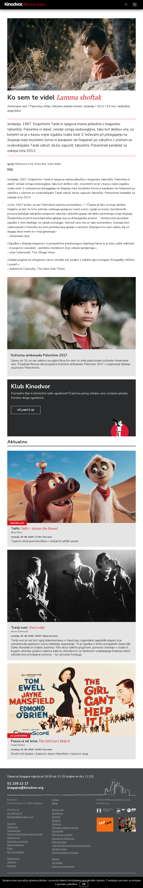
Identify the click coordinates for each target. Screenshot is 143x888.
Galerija (11, 862)
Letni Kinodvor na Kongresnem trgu (71, 845)
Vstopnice (12, 827)
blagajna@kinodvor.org (25, 787)
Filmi (9, 848)
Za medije (57, 863)
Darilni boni (13, 837)
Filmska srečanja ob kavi (65, 827)
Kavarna (11, 866)
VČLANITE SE (25, 410)
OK (84, 884)
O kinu (55, 799)
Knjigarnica (13, 858)
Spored (11, 823)
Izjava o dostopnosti (63, 866)
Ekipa (55, 803)
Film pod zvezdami (62, 834)
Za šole (56, 817)
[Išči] (126, 4)
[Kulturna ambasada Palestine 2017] (71, 313)
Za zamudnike (18, 735)
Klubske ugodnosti (17, 841)
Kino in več (57, 809)
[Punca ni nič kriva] (71, 699)
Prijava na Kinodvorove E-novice (24, 834)
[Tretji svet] (71, 586)
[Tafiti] (71, 487)
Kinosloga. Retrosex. (63, 838)
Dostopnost (13, 830)
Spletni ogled (59, 849)
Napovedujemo (15, 845)
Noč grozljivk (59, 842)
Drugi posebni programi (65, 852)
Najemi (55, 859)
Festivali (56, 824)
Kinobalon (17, 523)
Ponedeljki (57, 831)
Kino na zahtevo (15, 852)
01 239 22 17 (17, 783)
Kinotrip (56, 820)
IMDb (10, 169)
